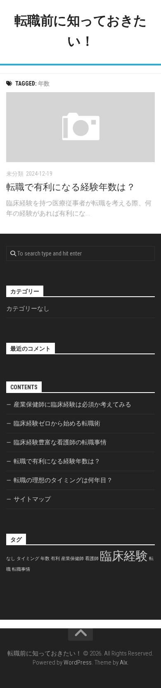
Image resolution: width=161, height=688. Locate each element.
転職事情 (21, 569)
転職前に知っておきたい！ (80, 31)
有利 (55, 558)
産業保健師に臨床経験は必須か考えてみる (72, 404)
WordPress (78, 662)
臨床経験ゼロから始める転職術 (57, 423)
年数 (45, 558)
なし (10, 558)
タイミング (28, 558)
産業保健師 (72, 558)
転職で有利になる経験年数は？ (70, 187)
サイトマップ (32, 499)
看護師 (92, 558)
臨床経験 (124, 556)
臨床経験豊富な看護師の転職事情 (60, 442)
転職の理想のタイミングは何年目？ (63, 480)
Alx (123, 662)
